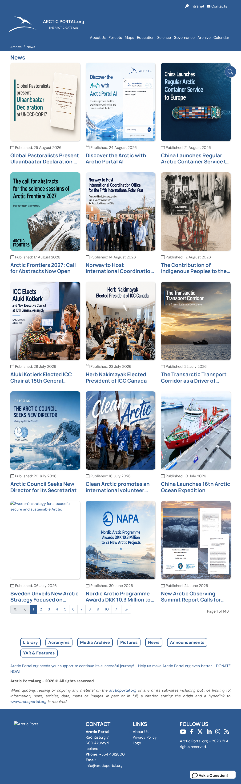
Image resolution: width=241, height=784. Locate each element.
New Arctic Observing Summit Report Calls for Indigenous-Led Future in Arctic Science (192, 596)
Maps (129, 37)
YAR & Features (39, 653)
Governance (184, 37)
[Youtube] (183, 731)
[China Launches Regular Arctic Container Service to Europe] (196, 101)
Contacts (218, 6)
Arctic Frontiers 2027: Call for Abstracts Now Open (43, 268)
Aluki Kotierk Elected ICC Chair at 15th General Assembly (41, 377)
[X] (200, 731)
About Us (98, 37)
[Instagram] (217, 731)
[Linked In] (209, 731)
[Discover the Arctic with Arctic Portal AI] (120, 101)
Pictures (129, 642)
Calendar (221, 37)
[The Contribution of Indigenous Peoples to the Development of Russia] (196, 211)
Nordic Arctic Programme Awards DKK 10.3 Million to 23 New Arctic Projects (118, 596)
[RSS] (226, 731)
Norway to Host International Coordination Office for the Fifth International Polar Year (120, 268)
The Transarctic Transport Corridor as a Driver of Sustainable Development (194, 377)
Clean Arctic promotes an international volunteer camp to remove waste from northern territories (120, 487)
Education (145, 37)
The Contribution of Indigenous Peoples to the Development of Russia (194, 268)
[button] (230, 72)
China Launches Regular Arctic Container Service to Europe (195, 158)
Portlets (115, 37)
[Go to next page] (116, 609)
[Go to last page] (126, 609)
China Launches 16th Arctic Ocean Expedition (195, 487)
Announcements (187, 642)
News (154, 642)
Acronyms (59, 642)
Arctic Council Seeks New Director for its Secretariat (43, 487)
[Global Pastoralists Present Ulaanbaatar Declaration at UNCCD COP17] (45, 101)
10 (107, 609)
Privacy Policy (145, 737)
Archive (204, 37)
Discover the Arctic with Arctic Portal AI (116, 158)
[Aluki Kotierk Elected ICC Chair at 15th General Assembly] (45, 320)
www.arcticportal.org (28, 701)
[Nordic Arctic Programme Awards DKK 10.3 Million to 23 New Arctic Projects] (120, 539)
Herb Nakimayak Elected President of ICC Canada (116, 377)
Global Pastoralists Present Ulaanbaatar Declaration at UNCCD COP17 (44, 158)
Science (164, 37)
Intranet (196, 6)
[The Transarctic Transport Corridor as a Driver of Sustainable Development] (196, 320)
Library (30, 642)
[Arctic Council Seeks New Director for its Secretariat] (45, 430)
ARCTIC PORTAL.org (63, 21)
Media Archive (95, 642)
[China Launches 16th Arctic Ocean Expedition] (196, 430)
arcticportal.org (123, 690)
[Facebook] (191, 731)
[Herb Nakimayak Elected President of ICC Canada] (120, 320)
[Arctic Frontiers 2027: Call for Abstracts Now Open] (45, 211)
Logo (137, 742)
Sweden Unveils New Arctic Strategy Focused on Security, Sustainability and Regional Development (45, 596)
